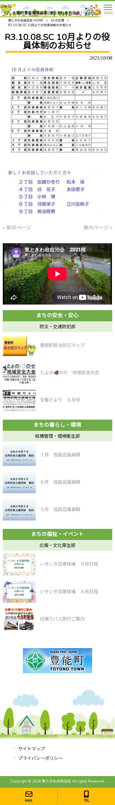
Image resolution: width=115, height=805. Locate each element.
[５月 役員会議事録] (19, 510)
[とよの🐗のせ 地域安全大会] (19, 373)
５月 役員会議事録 (60, 509)
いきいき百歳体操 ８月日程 (69, 591)
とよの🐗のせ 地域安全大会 (69, 372)
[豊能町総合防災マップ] (19, 345)
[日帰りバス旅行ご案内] (19, 619)
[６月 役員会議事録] (19, 482)
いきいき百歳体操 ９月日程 (69, 564)
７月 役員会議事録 (60, 455)
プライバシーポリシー (40, 758)
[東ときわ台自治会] (50, 9)
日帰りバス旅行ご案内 (62, 619)
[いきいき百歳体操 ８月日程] (19, 592)
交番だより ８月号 (60, 400)
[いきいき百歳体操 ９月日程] (19, 564)
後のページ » (97, 227)
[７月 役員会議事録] (19, 455)
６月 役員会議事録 (60, 482)
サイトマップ (31, 749)
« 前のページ (17, 227)
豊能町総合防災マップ (62, 345)
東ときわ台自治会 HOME (25, 20)
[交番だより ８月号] (19, 400)
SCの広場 (57, 20)
